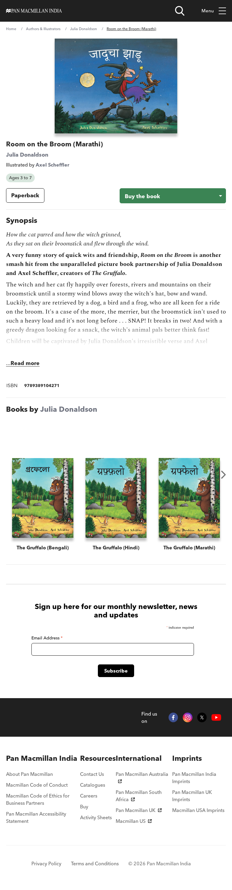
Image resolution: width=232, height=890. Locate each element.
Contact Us (92, 774)
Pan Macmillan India (41, 758)
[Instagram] (187, 717)
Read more (25, 363)
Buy (84, 807)
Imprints (187, 758)
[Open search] (180, 11)
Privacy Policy (46, 863)
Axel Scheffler (52, 165)
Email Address (47, 638)
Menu (207, 11)
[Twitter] (202, 717)
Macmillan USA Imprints (198, 810)
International (139, 758)
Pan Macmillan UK (136, 810)
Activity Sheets (96, 817)
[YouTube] (216, 717)
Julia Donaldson (83, 29)
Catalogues (92, 785)
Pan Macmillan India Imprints (194, 777)
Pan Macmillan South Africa (139, 795)
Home (11, 29)
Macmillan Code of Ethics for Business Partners (37, 799)
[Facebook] (173, 717)
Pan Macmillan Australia (142, 774)
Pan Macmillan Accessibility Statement (36, 817)
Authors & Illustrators (43, 29)
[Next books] (223, 474)
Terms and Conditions (95, 863)
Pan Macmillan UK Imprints (192, 795)
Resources (98, 758)
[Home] (34, 10)
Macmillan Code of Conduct (37, 785)
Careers (88, 796)
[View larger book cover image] (116, 86)
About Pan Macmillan (29, 774)
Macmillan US (131, 821)
